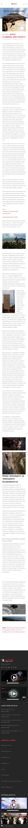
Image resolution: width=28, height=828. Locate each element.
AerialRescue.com (5, 757)
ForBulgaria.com (5, 763)
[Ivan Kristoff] (7, 826)
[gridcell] (14, 561)
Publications (15, 39)
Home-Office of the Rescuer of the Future (11, 781)
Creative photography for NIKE (9, 217)
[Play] (2, 683)
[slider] (13, 699)
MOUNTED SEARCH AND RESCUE (10, 725)
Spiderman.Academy (6, 745)
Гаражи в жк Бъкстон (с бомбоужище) (10, 714)
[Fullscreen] (26, 683)
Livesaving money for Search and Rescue (11, 720)
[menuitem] (14, 576)
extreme (17, 629)
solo (9, 631)
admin (21, 39)
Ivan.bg (3, 769)
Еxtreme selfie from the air (7, 709)
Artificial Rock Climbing (13, 627)
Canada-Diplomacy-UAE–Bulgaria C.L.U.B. (11, 730)
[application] (14, 677)
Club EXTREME (5, 775)
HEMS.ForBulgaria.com (7, 787)
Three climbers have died (18, 631)
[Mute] (23, 683)
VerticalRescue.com (6, 751)
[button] (14, 677)
